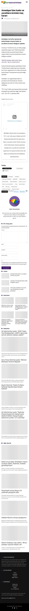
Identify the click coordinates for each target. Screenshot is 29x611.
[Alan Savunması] (11, 1)
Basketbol (15, 574)
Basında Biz (15, 585)
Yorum (2, 230)
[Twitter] (14, 608)
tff (3, 186)
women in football (6, 189)
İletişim (15, 587)
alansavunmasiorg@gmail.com (8, 598)
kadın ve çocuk (23, 181)
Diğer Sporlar (15, 577)
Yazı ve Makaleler (15, 589)
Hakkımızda (15, 584)
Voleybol (15, 576)
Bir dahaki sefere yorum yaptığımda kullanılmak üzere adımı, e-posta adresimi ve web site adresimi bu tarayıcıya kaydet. (14, 263)
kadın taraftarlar (14, 181)
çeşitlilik (17, 176)
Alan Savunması (7, 18)
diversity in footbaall (7, 179)
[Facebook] (12, 608)
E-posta (3, 249)
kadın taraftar (5, 181)
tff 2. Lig (7, 186)
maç (16, 184)
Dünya (2, 7)
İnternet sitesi (4, 255)
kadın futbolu (22, 179)
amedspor (11, 176)
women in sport (16, 189)
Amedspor (4, 48)
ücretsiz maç (14, 186)
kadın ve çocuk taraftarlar (8, 184)
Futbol (6, 7)
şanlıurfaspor (22, 184)
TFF (2, 89)
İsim (2, 244)
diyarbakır (15, 179)
